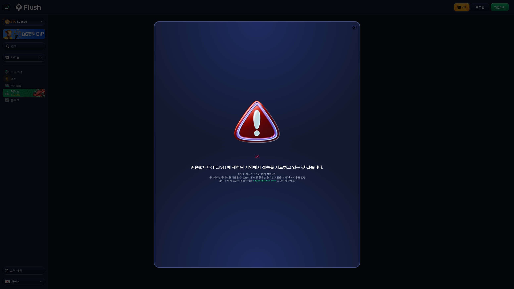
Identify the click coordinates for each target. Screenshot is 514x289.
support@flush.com (264, 180)
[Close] (354, 27)
